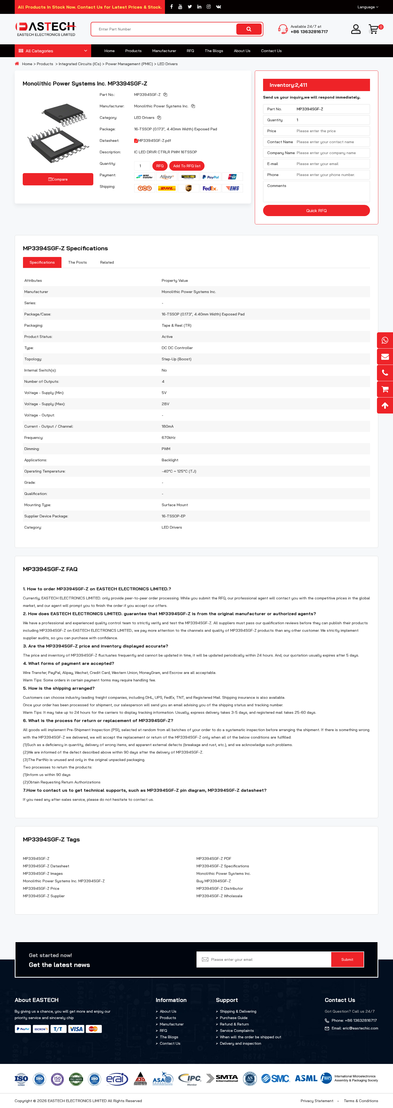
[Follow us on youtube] (180, 7)
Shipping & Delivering (238, 1011)
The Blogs (214, 50)
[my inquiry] (385, 389)
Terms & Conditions (361, 1100)
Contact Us (271, 50)
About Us (242, 50)
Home (110, 50)
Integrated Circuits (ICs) (80, 63)
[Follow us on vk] (218, 7)
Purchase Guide (234, 1017)
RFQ (190, 50)
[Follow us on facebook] (171, 7)
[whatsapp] (385, 340)
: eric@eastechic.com (355, 1028)
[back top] (385, 405)
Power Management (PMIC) (129, 63)
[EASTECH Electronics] (46, 29)
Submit (347, 959)
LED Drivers (167, 63)
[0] (373, 29)
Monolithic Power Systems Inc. (161, 106)
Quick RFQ (316, 210)
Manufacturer (164, 50)
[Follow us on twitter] (190, 7)
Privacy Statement (317, 1100)
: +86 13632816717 (354, 1020)
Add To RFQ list (187, 165)
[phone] (385, 373)
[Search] (249, 29)
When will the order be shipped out (250, 1037)
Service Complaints (237, 1030)
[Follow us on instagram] (209, 7)
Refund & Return (234, 1024)
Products (133, 50)
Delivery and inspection (240, 1043)
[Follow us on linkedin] (199, 7)
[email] (385, 357)
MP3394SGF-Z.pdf (154, 140)
